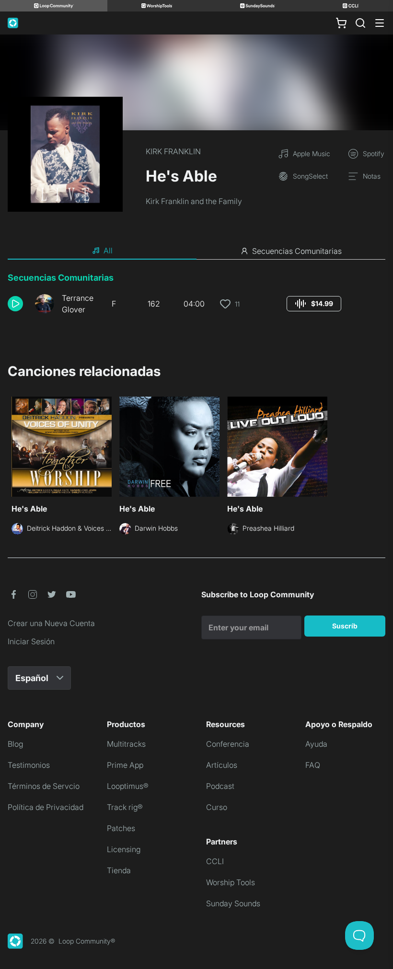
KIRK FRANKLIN (173, 151)
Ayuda (316, 744)
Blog (15, 744)
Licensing (123, 849)
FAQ (312, 765)
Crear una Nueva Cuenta (51, 623)
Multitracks (126, 744)
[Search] (360, 23)
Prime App (125, 765)
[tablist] (196, 251)
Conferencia (227, 744)
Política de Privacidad (45, 807)
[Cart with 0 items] (341, 23)
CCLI (215, 861)
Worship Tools (230, 882)
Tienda (119, 870)
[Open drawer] (379, 23)
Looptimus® (128, 786)
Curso (216, 807)
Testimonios (29, 765)
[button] (17, 303)
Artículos (221, 765)
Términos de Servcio (44, 786)
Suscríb (345, 626)
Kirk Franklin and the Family (194, 201)
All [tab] (108, 250)
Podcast (220, 786)
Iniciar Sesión (31, 641)
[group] (314, 303)
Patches (121, 828)
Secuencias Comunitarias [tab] (297, 251)
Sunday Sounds (233, 903)
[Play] (15, 303)
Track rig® (125, 807)
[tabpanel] (196, 297)
